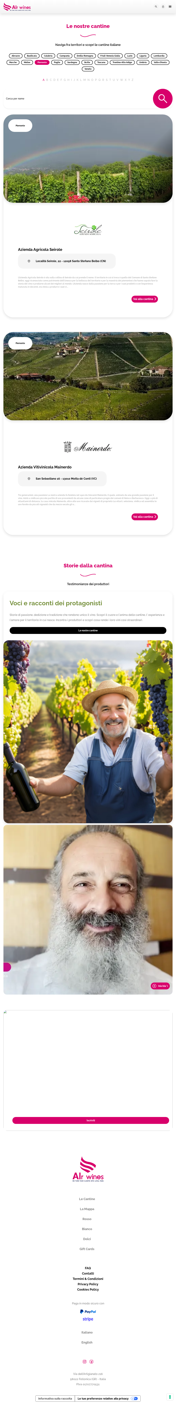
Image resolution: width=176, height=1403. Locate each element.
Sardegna (72, 62)
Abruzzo (16, 56)
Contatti (88, 1273)
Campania (65, 56)
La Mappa (87, 1209)
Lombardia (159, 56)
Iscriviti (91, 1120)
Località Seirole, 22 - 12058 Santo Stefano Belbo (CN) (70, 261)
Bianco (87, 1229)
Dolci (87, 1239)
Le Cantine (87, 1199)
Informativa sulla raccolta (55, 1398)
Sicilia (87, 62)
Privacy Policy (88, 1284)
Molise (27, 62)
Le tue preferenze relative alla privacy (103, 1398)
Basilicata (32, 56)
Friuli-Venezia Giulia (110, 56)
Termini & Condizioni (88, 1279)
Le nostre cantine (88, 630)
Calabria (48, 56)
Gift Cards (87, 1249)
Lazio (129, 56)
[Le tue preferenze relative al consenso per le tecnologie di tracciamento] (170, 1397)
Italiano (87, 1332)
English (86, 1342)
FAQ (88, 1268)
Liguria (143, 56)
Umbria (143, 62)
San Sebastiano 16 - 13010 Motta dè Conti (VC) (66, 478)
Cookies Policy (88, 1289)
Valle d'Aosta (160, 62)
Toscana (101, 62)
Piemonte (42, 62)
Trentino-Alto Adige (122, 62)
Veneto (88, 69)
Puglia (57, 62)
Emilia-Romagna (85, 56)
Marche (13, 62)
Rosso (86, 1219)
